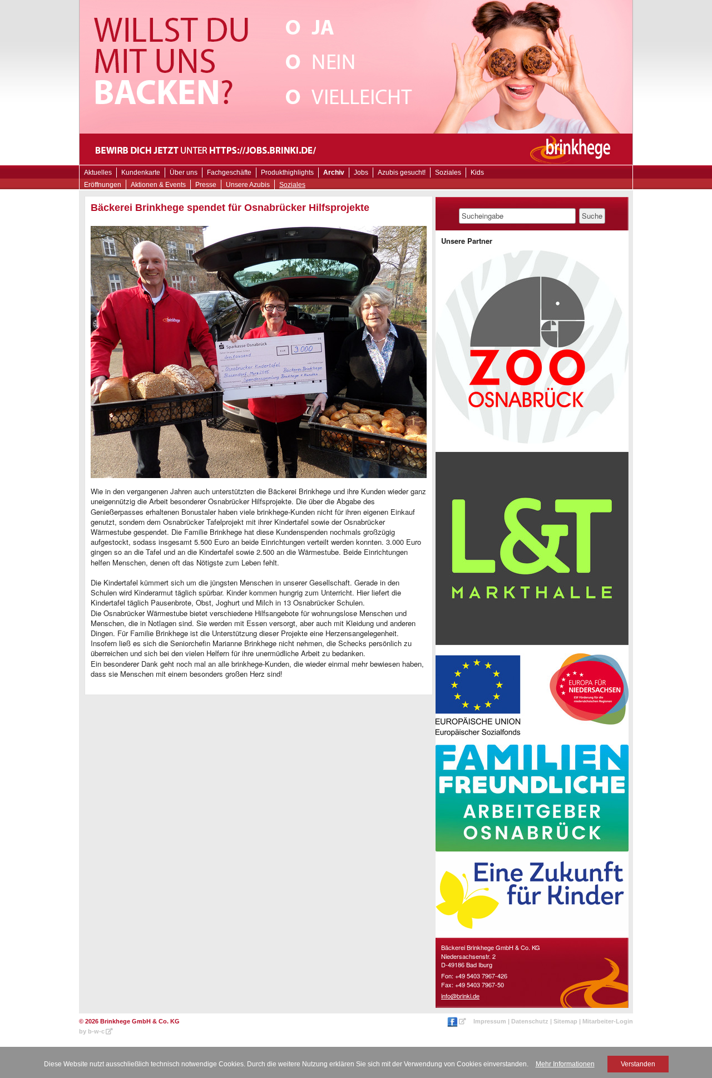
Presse (205, 185)
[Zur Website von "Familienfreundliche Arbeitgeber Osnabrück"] (532, 798)
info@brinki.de (460, 995)
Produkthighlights (287, 172)
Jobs (361, 172)
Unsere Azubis (248, 185)
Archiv (333, 172)
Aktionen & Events (158, 185)
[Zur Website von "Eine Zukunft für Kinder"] (532, 895)
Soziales (292, 185)
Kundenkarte (140, 172)
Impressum (489, 1021)
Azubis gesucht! (402, 172)
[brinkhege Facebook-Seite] (457, 1021)
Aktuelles (98, 172)
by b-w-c (92, 1031)
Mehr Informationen (565, 1064)
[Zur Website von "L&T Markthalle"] (532, 548)
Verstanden (638, 1064)
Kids (477, 172)
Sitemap (565, 1021)
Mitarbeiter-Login (607, 1021)
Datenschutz (529, 1021)
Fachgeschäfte (229, 172)
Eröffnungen (102, 185)
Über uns (183, 172)
